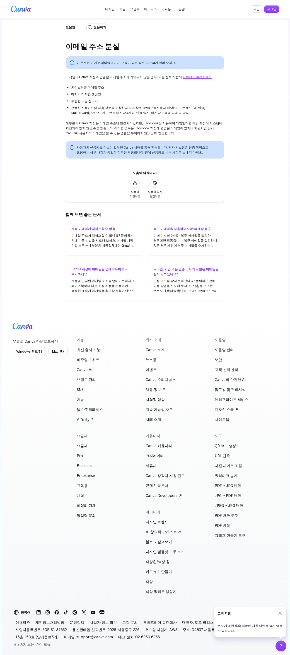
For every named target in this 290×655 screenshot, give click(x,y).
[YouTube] (93, 612)
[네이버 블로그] (102, 612)
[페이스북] (56, 612)
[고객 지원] (281, 646)
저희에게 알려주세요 (197, 77)
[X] (83, 612)
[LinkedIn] (38, 612)
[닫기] (280, 613)
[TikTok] (65, 612)
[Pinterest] (74, 612)
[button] (109, 9)
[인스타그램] (47, 612)
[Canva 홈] (21, 9)
